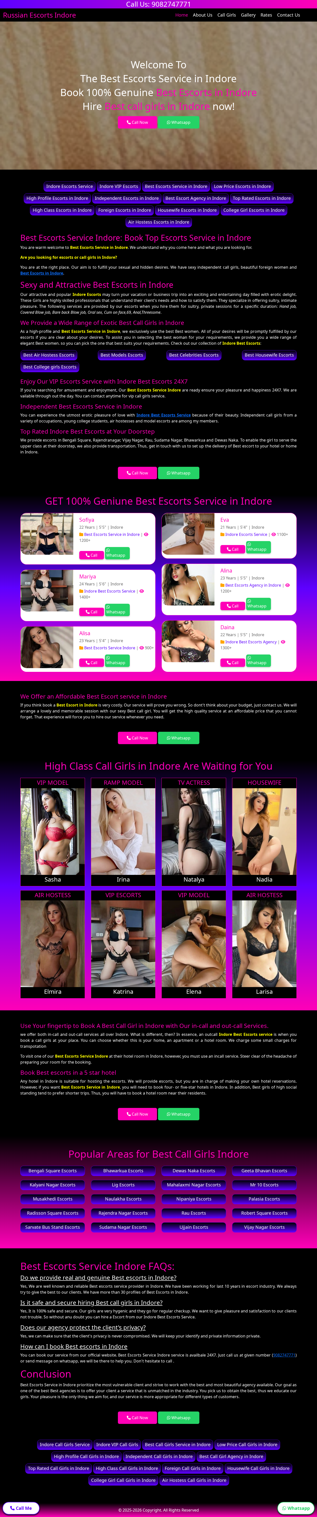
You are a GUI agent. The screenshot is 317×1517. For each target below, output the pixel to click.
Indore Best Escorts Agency (250, 642)
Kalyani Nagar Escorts (53, 1185)
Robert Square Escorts (264, 1213)
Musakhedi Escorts (53, 1199)
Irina (123, 879)
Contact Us (288, 15)
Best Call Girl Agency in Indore (231, 1456)
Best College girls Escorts (50, 367)
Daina (227, 627)
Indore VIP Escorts (119, 186)
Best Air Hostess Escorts (49, 355)
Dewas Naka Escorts (194, 1171)
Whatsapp (180, 122)
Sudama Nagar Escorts (123, 1227)
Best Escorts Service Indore (109, 648)
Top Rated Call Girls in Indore (58, 1468)
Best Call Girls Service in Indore (178, 1444)
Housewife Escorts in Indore (187, 210)
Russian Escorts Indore (39, 15)
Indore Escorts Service (69, 186)
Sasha (53, 879)
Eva (224, 519)
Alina (226, 570)
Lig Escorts (123, 1185)
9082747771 (284, 1355)
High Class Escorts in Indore (62, 210)
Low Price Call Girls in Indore (247, 1444)
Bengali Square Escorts (52, 1171)
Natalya (194, 879)
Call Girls (226, 15)
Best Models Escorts (122, 355)
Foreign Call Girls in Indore (193, 1468)
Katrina (123, 991)
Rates (266, 15)
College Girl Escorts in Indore (254, 210)
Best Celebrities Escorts (194, 355)
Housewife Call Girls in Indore (258, 1468)
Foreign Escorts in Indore (124, 210)
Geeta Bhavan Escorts (264, 1171)
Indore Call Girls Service (65, 1444)
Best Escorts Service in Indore (176, 186)
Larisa (264, 991)
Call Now (139, 122)
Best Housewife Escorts (269, 355)
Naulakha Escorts (123, 1199)
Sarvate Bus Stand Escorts (52, 1227)
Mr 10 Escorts (264, 1185)
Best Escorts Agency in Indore (252, 585)
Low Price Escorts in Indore (242, 186)
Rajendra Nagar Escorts (123, 1213)
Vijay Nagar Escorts (264, 1227)
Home (181, 15)
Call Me (23, 1508)
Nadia (264, 879)
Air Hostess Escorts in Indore (158, 222)
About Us (202, 15)
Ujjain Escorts (194, 1227)
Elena (193, 991)
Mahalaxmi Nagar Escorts (194, 1185)
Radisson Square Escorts (53, 1213)
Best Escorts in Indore (41, 273)
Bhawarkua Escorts (123, 1171)
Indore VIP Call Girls (117, 1444)
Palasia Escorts (264, 1199)
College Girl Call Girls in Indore (123, 1480)
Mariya (87, 576)
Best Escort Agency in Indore (195, 198)
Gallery (248, 15)
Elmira (52, 991)
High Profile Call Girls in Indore (86, 1456)
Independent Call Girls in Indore (159, 1456)
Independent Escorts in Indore (127, 198)
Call (93, 555)
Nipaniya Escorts (193, 1199)
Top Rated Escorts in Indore (262, 198)
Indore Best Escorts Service (163, 415)
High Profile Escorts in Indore (57, 198)
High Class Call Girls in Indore (127, 1468)
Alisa (84, 633)
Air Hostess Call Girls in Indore (194, 1480)
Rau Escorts (194, 1213)
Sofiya (86, 519)
